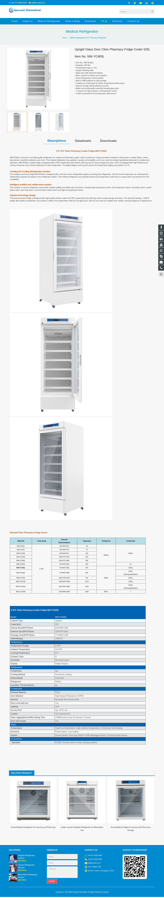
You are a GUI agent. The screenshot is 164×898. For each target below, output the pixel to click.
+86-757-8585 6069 (19, 2)
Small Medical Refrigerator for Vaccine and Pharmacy (33, 827)
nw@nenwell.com (38, 2)
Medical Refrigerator (82, 31)
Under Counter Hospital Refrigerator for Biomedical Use (82, 828)
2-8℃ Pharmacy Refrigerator (95, 38)
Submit (52, 881)
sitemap (105, 892)
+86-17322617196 (94, 867)
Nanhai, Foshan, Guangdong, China (101, 870)
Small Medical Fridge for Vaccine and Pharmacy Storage (131, 828)
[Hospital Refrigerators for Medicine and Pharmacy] (13, 858)
